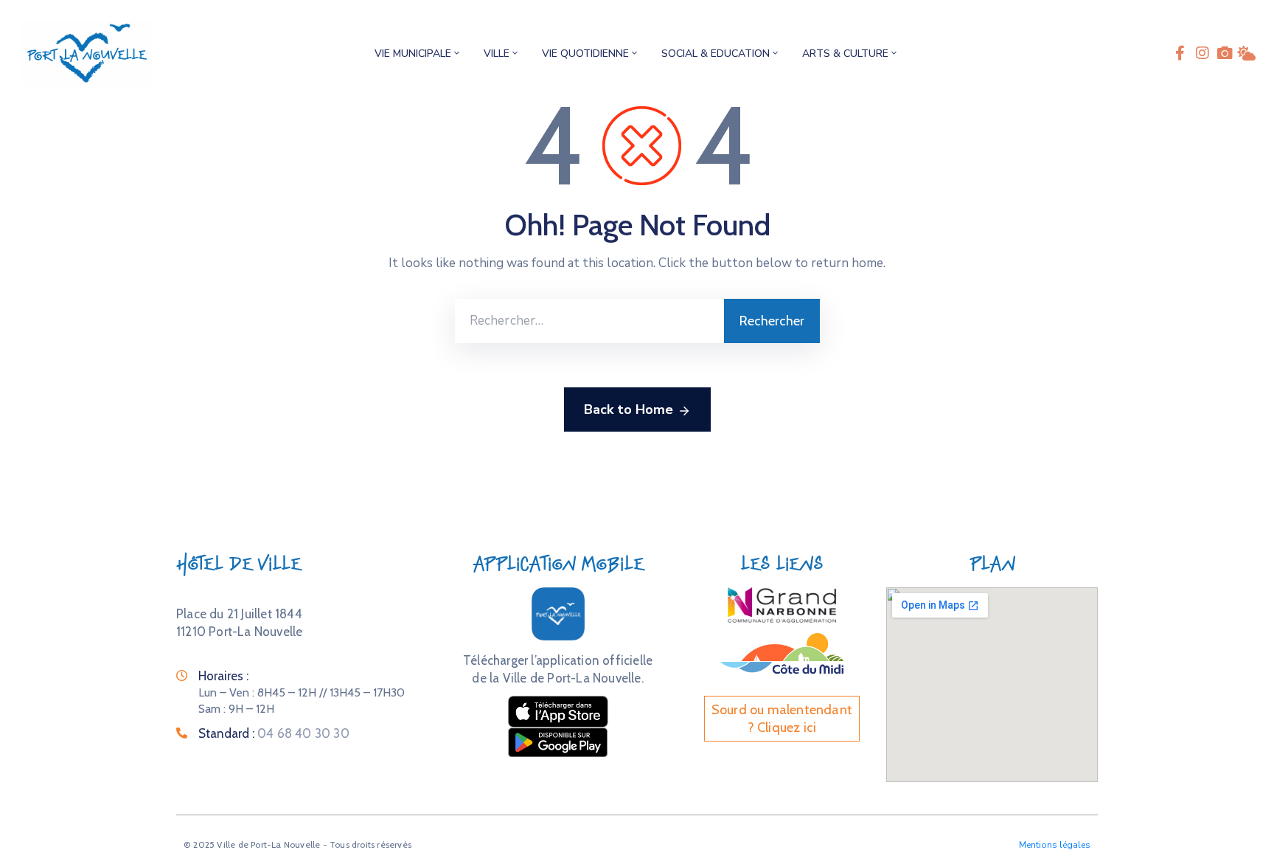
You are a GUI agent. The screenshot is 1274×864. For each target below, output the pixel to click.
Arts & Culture (845, 53)
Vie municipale (413, 53)
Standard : (273, 733)
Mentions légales (1054, 845)
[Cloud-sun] (1246, 53)
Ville (496, 53)
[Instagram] (1202, 53)
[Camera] (1224, 53)
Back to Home (628, 409)
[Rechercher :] (589, 321)
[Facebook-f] (1180, 53)
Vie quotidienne (585, 53)
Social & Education (715, 53)
